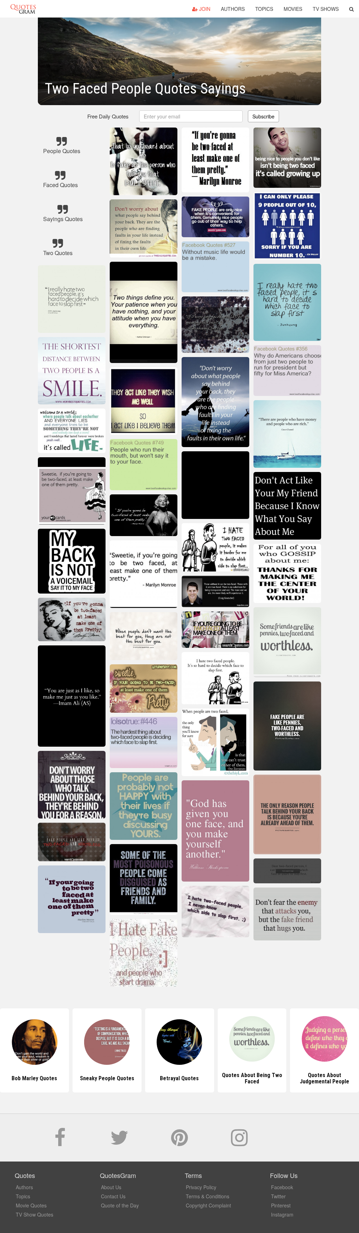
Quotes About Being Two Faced (179, 1078)
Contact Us (113, 1196)
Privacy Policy (201, 1187)
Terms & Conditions (207, 1196)
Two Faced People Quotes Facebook (324, 1078)
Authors (233, 8)
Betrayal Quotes (107, 1078)
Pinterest (281, 1205)
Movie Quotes (31, 1205)
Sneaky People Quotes (34, 1078)
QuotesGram (23, 9)
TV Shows (326, 8)
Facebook (282, 1187)
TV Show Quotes (34, 1214)
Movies (293, 8)
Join (204, 8)
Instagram (282, 1214)
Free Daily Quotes (108, 116)
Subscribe (263, 116)
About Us (111, 1187)
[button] (351, 9)
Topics (264, 8)
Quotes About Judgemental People (252, 1078)
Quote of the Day (120, 1205)
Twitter (278, 1196)
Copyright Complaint (208, 1205)
